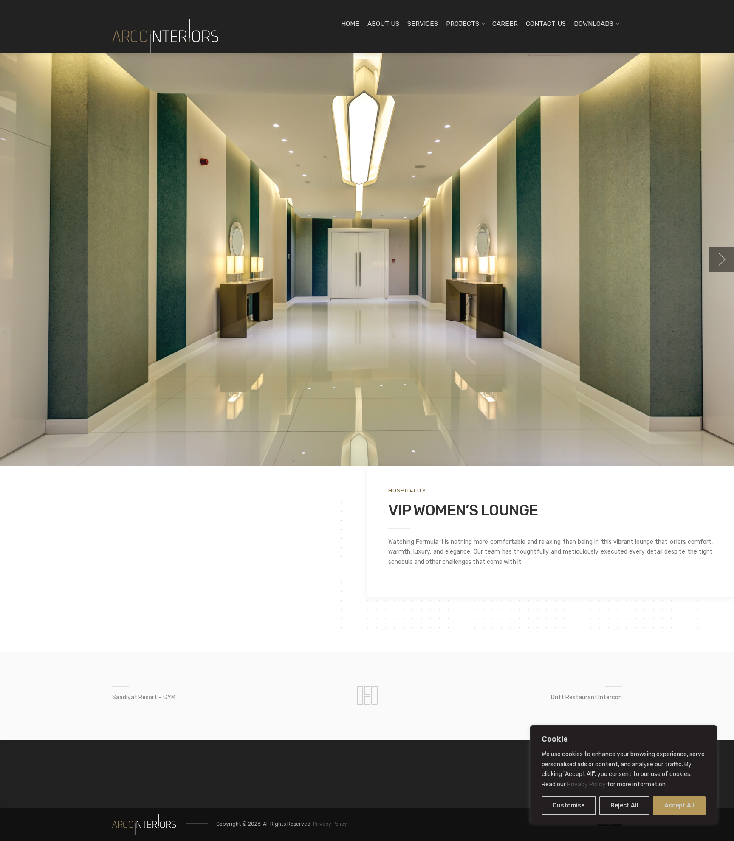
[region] (623, 774)
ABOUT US (383, 24)
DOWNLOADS (593, 24)
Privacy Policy (586, 784)
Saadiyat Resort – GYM (143, 697)
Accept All (679, 805)
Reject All (624, 805)
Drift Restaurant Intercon (586, 697)
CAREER (505, 24)
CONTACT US (546, 24)
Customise (568, 805)
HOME (350, 24)
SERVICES (422, 24)
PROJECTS (462, 24)
